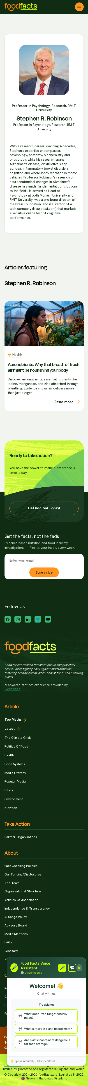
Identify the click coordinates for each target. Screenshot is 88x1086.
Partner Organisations (21, 837)
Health (9, 755)
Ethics (9, 790)
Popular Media (15, 781)
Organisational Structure (23, 891)
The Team (12, 883)
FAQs (8, 942)
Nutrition (11, 808)
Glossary (11, 951)
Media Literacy (15, 773)
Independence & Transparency (27, 908)
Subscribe (44, 572)
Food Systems (15, 764)
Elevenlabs (12, 689)
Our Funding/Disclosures (23, 874)
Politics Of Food (16, 746)
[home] (21, 7)
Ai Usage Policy (16, 917)
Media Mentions (16, 934)
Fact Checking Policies (21, 866)
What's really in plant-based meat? (48, 1028)
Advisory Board (16, 925)
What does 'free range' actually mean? (45, 1015)
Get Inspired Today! (44, 508)
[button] (79, 6)
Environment (14, 799)
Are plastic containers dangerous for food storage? (47, 1042)
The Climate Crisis (18, 738)
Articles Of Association (21, 900)
